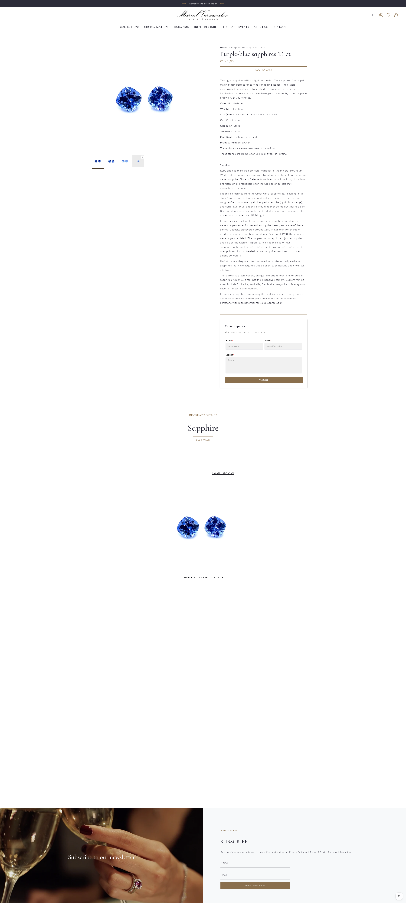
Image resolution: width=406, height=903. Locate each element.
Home (223, 47)
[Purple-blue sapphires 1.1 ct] (203, 527)
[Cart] (396, 15)
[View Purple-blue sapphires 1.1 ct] (138, 161)
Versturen (263, 380)
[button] (388, 15)
